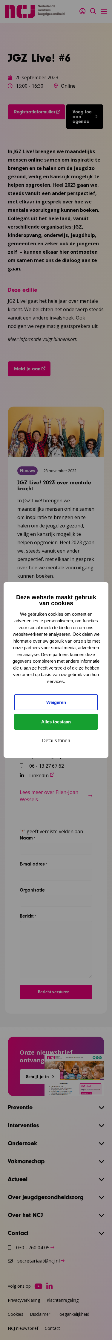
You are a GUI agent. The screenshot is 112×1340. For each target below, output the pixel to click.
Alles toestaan (56, 721)
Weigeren (56, 702)
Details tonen (56, 740)
